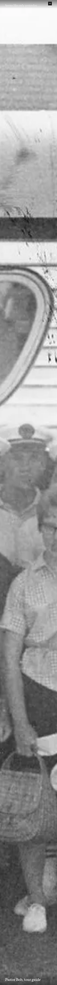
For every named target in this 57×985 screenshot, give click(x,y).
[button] (50, 3)
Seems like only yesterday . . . (23, 5)
